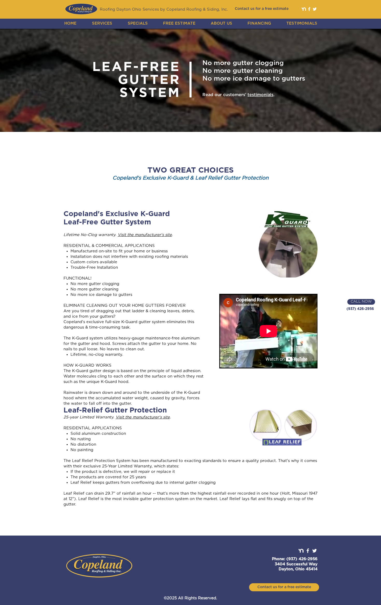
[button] (102, 23)
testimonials (260, 95)
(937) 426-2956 (360, 309)
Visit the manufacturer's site (145, 235)
